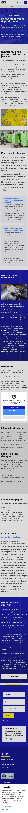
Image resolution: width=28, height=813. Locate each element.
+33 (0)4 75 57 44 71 (12, 806)
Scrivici (7, 809)
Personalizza (14, 413)
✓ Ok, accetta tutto (14, 407)
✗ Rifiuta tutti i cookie (14, 410)
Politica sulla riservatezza (14, 417)
